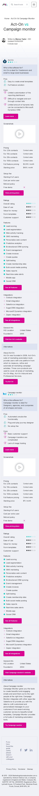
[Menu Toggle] (34, 4)
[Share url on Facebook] (20, 750)
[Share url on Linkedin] (30, 750)
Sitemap (30, 769)
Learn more (9, 116)
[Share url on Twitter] (25, 750)
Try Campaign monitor (13, 725)
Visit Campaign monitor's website (18, 672)
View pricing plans (12, 193)
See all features (11, 287)
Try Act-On (9, 381)
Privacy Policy (11, 769)
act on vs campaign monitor (23, 18)
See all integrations (12, 320)
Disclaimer (21, 769)
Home (7, 18)
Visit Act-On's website (13, 339)
